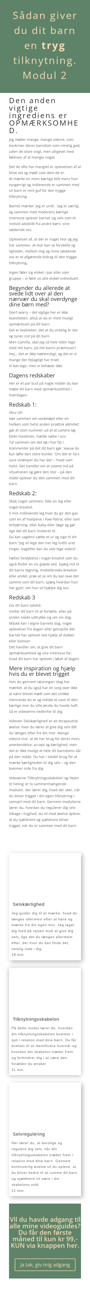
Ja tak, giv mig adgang (45, 1264)
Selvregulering (29, 1134)
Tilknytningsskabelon (36, 1019)
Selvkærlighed (28, 904)
